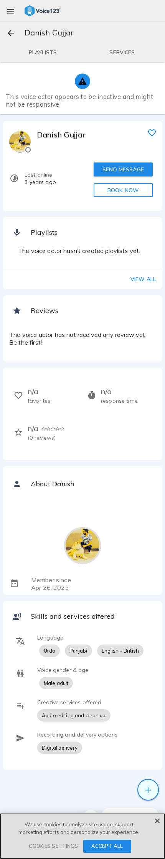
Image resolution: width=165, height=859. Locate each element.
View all (143, 279)
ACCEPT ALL (107, 846)
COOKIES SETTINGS (53, 846)
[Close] (157, 821)
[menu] (10, 10)
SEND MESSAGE (123, 169)
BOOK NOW (123, 190)
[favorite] (152, 132)
